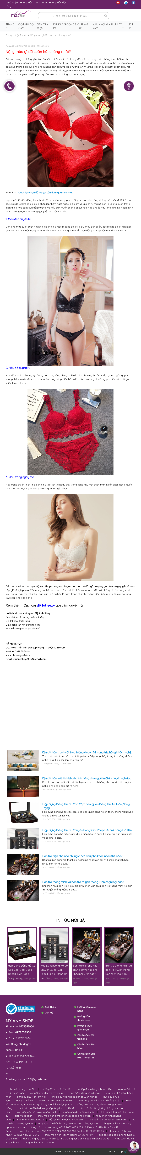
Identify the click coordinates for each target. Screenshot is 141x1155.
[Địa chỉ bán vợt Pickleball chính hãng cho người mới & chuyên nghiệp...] (23, 786)
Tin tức (121, 26)
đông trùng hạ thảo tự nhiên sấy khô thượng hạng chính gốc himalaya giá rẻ (66, 1138)
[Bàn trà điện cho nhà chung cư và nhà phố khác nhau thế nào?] (23, 864)
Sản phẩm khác (81, 26)
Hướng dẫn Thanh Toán (33, 2)
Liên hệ (130, 26)
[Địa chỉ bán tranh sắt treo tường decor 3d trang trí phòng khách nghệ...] (23, 760)
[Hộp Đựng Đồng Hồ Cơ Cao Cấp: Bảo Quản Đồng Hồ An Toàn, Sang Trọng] (23, 812)
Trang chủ (10, 26)
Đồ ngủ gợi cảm (26, 26)
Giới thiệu (12, 2)
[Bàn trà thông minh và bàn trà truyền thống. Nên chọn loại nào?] (23, 890)
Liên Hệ (49, 1012)
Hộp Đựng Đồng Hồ (63, 26)
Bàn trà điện (42, 26)
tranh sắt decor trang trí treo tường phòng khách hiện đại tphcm (68, 1102)
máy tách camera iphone (39, 1142)
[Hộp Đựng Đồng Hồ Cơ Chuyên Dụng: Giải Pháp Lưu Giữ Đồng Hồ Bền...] (23, 838)
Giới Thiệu (50, 1007)
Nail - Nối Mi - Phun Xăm (105, 26)
